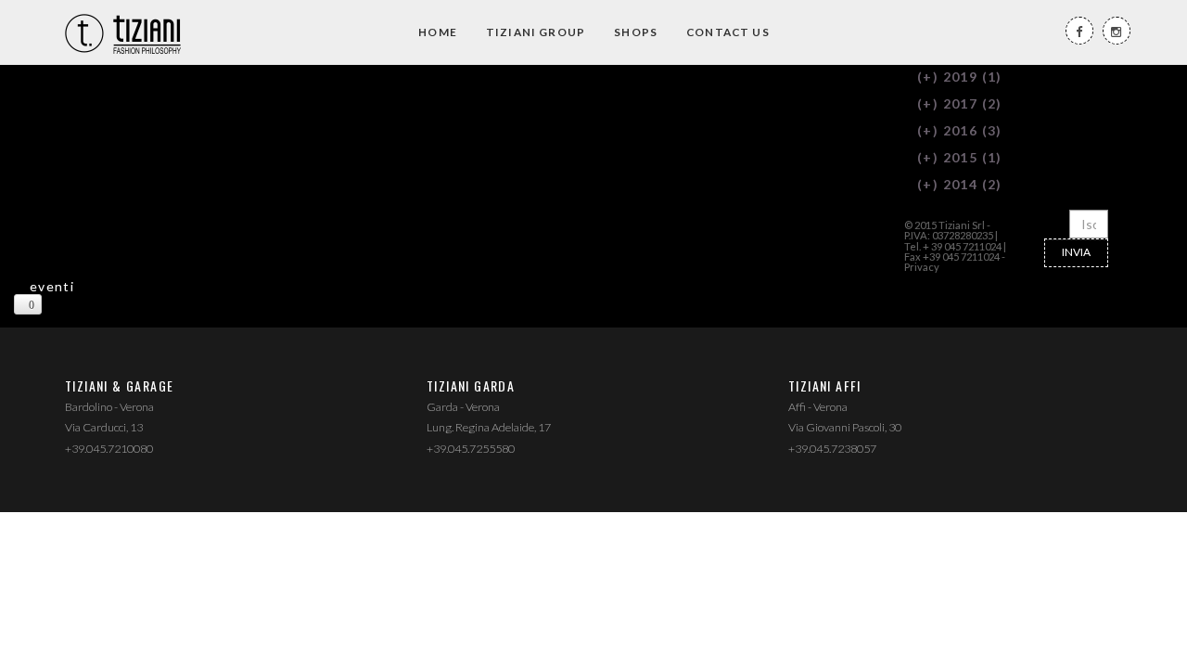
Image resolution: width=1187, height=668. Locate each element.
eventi (52, 286)
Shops (635, 32)
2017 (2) (959, 103)
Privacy (921, 267)
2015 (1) (959, 157)
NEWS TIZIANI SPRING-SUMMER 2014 (118, 84)
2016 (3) (959, 130)
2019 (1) (959, 77)
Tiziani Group (535, 32)
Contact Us (728, 32)
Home (437, 32)
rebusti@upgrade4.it (411, 97)
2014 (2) (959, 184)
